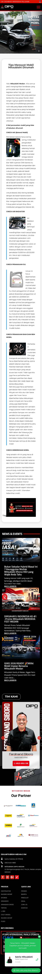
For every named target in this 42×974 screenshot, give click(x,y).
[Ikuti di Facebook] (3, 877)
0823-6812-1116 (22, 763)
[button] (39, 737)
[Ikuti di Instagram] (7, 877)
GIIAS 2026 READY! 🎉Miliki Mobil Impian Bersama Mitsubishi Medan (18, 665)
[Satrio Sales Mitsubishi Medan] (21, 516)
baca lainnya (10, 586)
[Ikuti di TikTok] (17, 877)
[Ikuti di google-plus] (12, 877)
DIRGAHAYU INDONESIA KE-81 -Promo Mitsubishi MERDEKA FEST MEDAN (20, 618)
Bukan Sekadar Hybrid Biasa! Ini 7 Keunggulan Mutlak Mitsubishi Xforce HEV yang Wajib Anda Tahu (21, 570)
